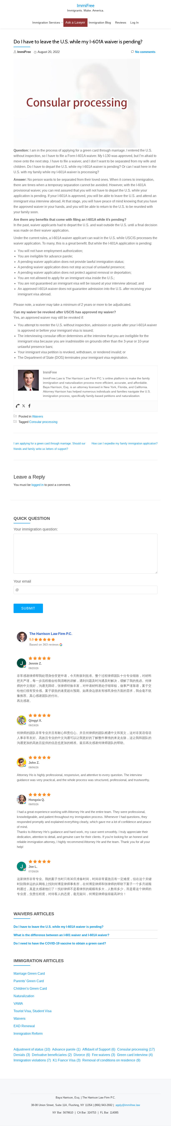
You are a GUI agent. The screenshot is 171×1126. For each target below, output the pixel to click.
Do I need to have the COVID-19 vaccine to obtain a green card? (60, 943)
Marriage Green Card (29, 973)
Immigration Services (46, 22)
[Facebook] (29, 406)
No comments (145, 52)
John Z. (34, 762)
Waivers (37, 416)
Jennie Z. (35, 663)
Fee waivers (103, 1055)
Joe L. (33, 866)
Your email (22, 581)
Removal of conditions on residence (111, 1060)
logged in (37, 485)
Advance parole (66, 1049)
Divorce (82, 1055)
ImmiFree (85, 5)
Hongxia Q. (37, 799)
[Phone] (18, 406)
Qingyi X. (35, 720)
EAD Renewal (24, 1026)
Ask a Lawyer (75, 22)
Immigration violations (32, 1060)
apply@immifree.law (128, 1105)
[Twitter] (23, 406)
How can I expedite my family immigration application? (124, 443)
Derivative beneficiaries (52, 1055)
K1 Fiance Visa (66, 1060)
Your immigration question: (36, 529)
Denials (22, 1055)
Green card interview (135, 1055)
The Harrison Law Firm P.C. (50, 634)
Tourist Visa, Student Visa (33, 1011)
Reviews (120, 22)
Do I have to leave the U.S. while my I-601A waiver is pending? (58, 926)
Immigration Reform (28, 1033)
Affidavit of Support (98, 1049)
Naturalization (24, 996)
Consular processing (43, 422)
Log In (134, 22)
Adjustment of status (32, 1049)
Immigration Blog (100, 22)
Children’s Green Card (30, 988)
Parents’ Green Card (29, 981)
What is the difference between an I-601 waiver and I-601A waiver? (61, 935)
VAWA (18, 1003)
